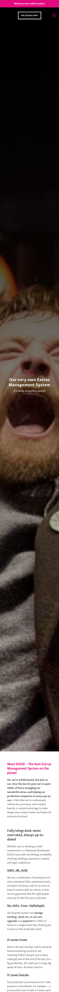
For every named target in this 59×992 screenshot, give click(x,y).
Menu (54, 15)
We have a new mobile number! (29, 3)
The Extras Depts (29, 15)
